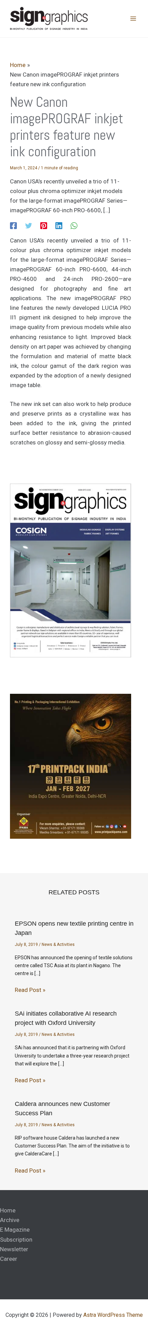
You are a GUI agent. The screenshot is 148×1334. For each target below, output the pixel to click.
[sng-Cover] (70, 570)
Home (7, 1210)
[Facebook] (13, 225)
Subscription (16, 1239)
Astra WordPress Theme (113, 1315)
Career (8, 1258)
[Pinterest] (43, 225)
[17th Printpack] (70, 765)
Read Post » (30, 989)
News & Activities (58, 944)
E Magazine (15, 1229)
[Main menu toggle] (133, 19)
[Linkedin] (58, 225)
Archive (9, 1220)
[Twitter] (28, 225)
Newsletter (14, 1249)
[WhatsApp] (74, 225)
